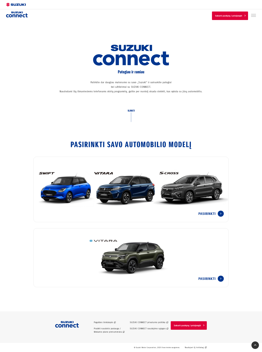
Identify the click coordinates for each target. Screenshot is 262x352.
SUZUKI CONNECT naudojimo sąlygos (148, 328)
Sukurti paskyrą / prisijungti (228, 16)
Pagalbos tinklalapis (103, 322)
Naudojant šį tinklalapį (194, 347)
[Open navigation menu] (253, 15)
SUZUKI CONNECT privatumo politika (147, 322)
